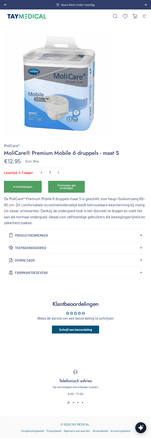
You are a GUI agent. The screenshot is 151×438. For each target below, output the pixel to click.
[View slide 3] (78, 402)
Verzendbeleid (100, 430)
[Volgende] (145, 4)
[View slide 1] (68, 402)
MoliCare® (12, 145)
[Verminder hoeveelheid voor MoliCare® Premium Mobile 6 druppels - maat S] (40, 172)
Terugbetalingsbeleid (32, 430)
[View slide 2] (73, 402)
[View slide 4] (82, 402)
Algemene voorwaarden (77, 430)
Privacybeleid (53, 430)
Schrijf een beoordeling (75, 329)
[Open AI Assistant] (140, 427)
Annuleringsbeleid (120, 430)
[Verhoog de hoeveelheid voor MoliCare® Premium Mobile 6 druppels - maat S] (59, 172)
